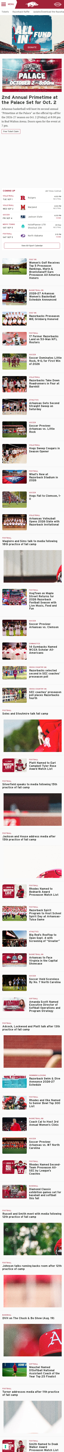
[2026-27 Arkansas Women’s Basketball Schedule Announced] (14, 297)
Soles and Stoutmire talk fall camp (25, 713)
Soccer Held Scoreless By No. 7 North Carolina (45, 981)
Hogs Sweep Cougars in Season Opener (44, 450)
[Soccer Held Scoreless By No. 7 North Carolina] (14, 983)
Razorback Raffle (21, 12)
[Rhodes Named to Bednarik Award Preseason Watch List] (14, 891)
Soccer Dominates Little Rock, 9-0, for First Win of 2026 (45, 361)
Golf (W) (33, 259)
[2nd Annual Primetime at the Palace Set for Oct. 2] (32, 75)
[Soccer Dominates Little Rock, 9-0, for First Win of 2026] (14, 361)
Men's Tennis (9, 224)
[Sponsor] (58, 4)
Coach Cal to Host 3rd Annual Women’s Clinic (44, 1123)
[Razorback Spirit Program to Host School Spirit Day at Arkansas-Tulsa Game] (14, 913)
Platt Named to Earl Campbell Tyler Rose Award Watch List (42, 766)
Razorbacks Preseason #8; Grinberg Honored (44, 318)
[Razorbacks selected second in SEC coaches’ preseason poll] (14, 672)
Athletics (34, 400)
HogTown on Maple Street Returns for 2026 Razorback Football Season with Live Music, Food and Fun (43, 601)
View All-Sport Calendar (32, 246)
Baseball (33, 1186)
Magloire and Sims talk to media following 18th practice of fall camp (29, 543)
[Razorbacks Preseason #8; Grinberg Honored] (14, 318)
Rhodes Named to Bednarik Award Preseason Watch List (43, 892)
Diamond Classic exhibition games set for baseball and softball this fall (45, 1194)
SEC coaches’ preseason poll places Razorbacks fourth (45, 695)
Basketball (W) (36, 290)
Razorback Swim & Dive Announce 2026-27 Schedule (44, 1081)
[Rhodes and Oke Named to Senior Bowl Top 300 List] (14, 1102)
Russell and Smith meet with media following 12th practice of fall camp (31, 1215)
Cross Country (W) (38, 689)
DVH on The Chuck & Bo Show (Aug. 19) (28, 1318)
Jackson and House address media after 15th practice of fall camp (29, 838)
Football (7, 234)
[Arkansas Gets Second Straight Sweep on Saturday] (14, 407)
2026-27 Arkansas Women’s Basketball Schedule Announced (42, 296)
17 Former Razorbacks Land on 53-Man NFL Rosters (44, 339)
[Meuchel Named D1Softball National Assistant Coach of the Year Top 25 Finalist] (14, 1370)
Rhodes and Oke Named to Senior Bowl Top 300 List (44, 1103)
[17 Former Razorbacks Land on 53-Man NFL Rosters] (14, 339)
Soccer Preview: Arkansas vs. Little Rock (42, 428)
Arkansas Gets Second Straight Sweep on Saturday (44, 406)
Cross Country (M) (38, 667)
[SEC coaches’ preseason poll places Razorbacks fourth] (14, 695)
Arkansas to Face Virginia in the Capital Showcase (43, 960)
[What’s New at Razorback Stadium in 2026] (14, 477)
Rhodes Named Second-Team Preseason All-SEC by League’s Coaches (44, 1169)
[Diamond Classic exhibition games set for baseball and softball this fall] (14, 1191)
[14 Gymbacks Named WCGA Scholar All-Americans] (14, 651)
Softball (33, 999)
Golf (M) (33, 313)
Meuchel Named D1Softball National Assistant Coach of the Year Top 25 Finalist (44, 1372)
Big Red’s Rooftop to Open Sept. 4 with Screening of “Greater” (44, 938)
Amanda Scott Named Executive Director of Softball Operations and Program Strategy (44, 1007)
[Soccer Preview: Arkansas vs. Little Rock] (14, 429)
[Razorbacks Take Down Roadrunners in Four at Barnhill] (14, 384)
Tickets (5, 12)
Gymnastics (34, 643)
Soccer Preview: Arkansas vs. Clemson (44, 626)
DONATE (32, 47)
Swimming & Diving (37, 1075)
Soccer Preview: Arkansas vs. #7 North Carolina (44, 1145)
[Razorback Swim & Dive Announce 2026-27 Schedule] (14, 1081)
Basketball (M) (36, 954)
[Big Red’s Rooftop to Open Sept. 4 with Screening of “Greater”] (14, 939)
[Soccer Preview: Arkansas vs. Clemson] (14, 628)
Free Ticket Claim (11, 131)
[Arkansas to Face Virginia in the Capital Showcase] (14, 960)
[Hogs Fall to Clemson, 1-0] (14, 499)
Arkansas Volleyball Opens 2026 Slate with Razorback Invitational (44, 521)
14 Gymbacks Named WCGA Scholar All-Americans (43, 650)
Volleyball (8, 196)
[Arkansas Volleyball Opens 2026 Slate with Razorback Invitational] (14, 522)
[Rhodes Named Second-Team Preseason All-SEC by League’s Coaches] (14, 1167)
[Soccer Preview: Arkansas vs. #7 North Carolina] (14, 1145)
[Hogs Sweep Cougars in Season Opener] (14, 453)
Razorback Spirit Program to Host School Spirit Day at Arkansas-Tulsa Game (45, 915)
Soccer (6, 215)
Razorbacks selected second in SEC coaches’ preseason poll (44, 673)
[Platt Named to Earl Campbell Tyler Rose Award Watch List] (14, 765)
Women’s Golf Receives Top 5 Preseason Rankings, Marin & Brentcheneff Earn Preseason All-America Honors (44, 270)
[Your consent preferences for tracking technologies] (5, 1447)
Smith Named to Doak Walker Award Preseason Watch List (43, 1447)
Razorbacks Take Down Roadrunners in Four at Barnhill (44, 383)
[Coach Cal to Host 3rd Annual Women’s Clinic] (14, 1124)
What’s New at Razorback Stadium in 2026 (43, 477)
